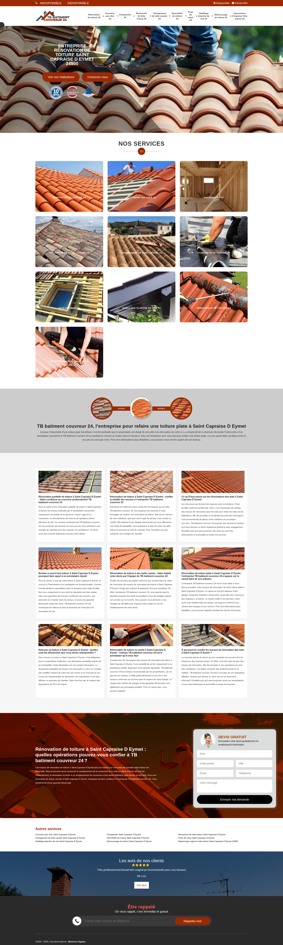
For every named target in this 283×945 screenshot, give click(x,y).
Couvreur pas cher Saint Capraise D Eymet (55, 834)
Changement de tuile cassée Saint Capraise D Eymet (60, 838)
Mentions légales (76, 941)
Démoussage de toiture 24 (220, 15)
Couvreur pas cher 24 (110, 16)
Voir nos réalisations (61, 77)
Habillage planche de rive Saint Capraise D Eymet (58, 841)
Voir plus (141, 885)
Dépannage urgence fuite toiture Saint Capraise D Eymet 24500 (208, 841)
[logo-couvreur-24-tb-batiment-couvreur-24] (56, 16)
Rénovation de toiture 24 (94, 15)
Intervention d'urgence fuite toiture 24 (239, 16)
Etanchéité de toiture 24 (177, 16)
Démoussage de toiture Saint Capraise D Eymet (129, 841)
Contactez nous (97, 77)
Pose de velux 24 (190, 16)
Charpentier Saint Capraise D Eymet (124, 834)
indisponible (51, 3)
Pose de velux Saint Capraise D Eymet (196, 838)
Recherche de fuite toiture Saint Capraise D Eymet (201, 834)
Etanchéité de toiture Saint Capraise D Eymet (128, 838)
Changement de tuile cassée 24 (159, 16)
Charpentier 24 (125, 15)
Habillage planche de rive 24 (203, 16)
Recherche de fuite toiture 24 (141, 16)
